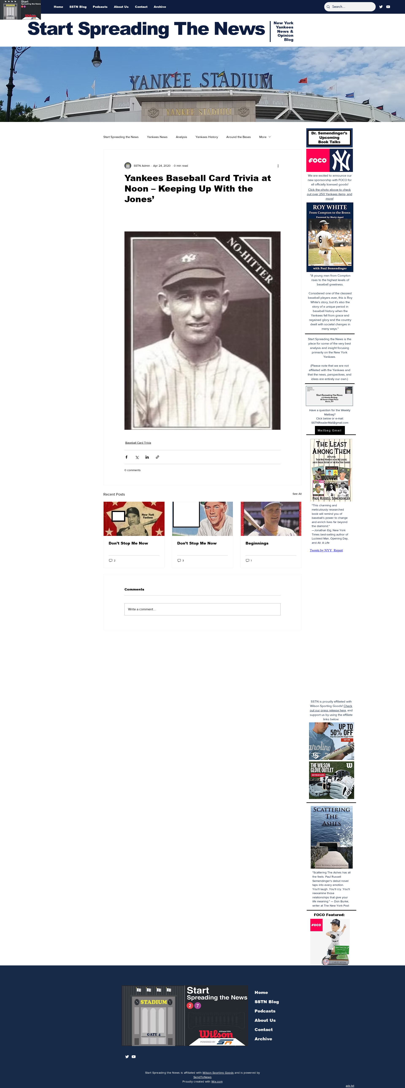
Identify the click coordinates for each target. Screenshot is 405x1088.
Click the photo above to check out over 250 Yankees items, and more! (329, 194)
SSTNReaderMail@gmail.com (329, 422)
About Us (265, 1020)
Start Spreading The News (146, 29)
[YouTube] (388, 6)
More (262, 137)
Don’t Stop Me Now (128, 543)
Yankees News (157, 137)
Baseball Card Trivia (138, 442)
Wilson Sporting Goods (218, 1072)
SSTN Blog (267, 1001)
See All (297, 493)
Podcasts (265, 1011)
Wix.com (217, 1081)
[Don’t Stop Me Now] (134, 519)
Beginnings (257, 543)
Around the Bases (238, 137)
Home (261, 992)
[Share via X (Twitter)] (137, 457)
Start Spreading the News (121, 137)
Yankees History (207, 137)
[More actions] (278, 165)
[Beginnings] (270, 519)
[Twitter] (381, 6)
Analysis (181, 137)
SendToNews (202, 1077)
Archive (263, 1039)
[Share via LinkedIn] (147, 457)
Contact (264, 1029)
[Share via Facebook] (126, 457)
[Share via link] (157, 457)
